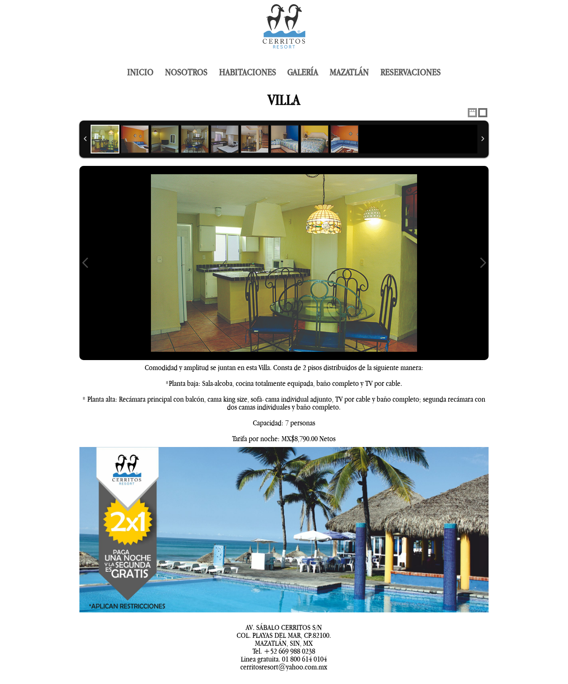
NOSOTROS (186, 72)
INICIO (140, 72)
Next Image (483, 263)
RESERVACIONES (410, 72)
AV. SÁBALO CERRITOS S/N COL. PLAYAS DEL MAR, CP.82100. (284, 632)
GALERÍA (302, 72)
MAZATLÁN (349, 72)
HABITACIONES (247, 72)
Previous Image (85, 263)
